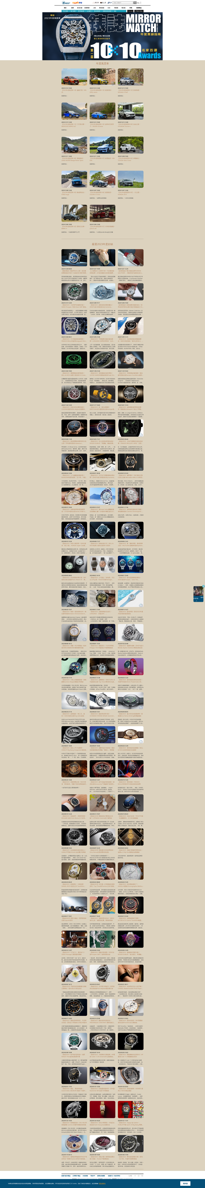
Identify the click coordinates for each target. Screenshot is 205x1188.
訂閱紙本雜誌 (139, 11)
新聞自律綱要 (101, 1176)
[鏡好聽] (96, 2)
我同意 (185, 1183)
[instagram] (138, 1176)
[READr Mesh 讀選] (110, 3)
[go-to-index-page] (66, 2)
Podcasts (130, 11)
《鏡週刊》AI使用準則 (113, 1176)
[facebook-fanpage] (135, 1176)
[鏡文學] (103, 2)
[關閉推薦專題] (203, 586)
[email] (142, 1176)
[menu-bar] (141, 2)
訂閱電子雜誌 (76, 1176)
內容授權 (85, 1176)
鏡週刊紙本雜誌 (66, 1176)
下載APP (92, 1176)
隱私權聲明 (102, 1183)
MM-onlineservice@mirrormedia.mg (87, 1179)
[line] (130, 1176)
